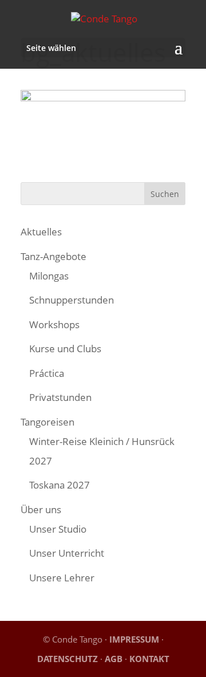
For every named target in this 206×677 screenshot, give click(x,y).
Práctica (46, 373)
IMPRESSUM (134, 639)
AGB (113, 658)
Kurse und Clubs (65, 348)
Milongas (49, 275)
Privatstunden (60, 397)
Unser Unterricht (66, 553)
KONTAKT (149, 658)
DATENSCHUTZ (67, 658)
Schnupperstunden (71, 299)
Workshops (54, 324)
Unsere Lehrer (61, 577)
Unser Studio (57, 529)
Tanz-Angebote (53, 256)
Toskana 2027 (59, 484)
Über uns (41, 509)
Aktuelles (41, 231)
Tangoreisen (47, 421)
